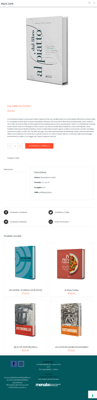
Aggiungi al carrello (39, 146)
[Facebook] (14, 364)
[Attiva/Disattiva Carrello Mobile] (89, 2)
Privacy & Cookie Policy (48, 377)
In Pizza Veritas (71, 290)
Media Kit (48, 374)
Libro (17, 158)
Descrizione (8, 169)
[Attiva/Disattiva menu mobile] (94, 2)
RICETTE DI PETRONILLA (25, 347)
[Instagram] (21, 364)
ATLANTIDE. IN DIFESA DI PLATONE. (25, 290)
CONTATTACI (48, 362)
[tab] (15, 169)
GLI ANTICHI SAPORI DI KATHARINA (71, 347)
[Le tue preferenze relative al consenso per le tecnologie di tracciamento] (92, 395)
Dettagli (38, 265)
